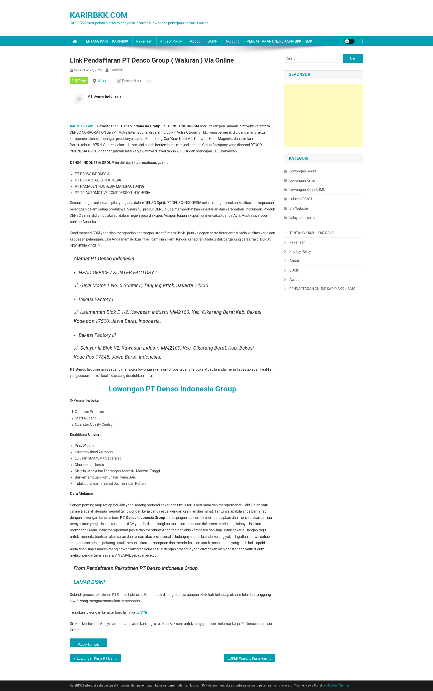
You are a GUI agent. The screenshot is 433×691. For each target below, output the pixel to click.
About (195, 41)
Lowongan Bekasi (303, 171)
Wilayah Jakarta (302, 218)
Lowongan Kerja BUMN (307, 190)
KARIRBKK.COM (99, 15)
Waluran (104, 81)
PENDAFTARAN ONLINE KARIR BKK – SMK (279, 41)
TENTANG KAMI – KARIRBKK (106, 41)
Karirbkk (116, 70)
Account (232, 41)
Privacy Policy (171, 41)
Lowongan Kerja (302, 180)
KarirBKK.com (81, 126)
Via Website (298, 208)
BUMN (213, 41)
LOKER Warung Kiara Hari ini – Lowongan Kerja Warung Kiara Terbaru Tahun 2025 (251, 658)
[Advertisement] (323, 115)
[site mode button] (350, 41)
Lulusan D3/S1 (300, 199)
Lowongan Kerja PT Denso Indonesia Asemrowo (99, 658)
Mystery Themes (338, 685)
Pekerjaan (144, 41)
